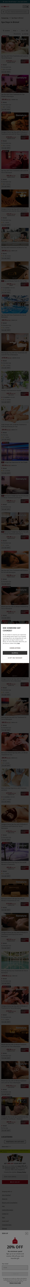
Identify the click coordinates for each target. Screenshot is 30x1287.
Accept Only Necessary (15, 658)
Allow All (15, 653)
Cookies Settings (15, 648)
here (18, 643)
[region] (15, 643)
